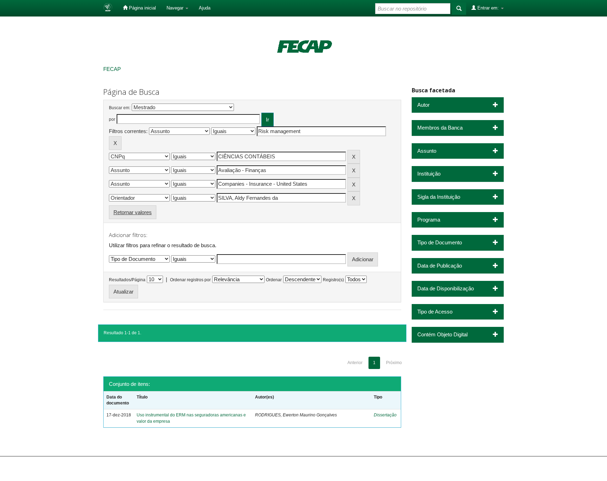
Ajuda (204, 8)
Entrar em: (488, 8)
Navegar (176, 8)
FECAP (112, 69)
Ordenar (274, 279)
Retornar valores (132, 212)
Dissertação (385, 415)
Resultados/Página (127, 279)
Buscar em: (119, 107)
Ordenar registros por (190, 279)
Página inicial (142, 8)
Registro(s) (333, 279)
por (112, 119)
